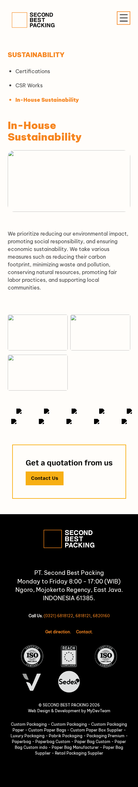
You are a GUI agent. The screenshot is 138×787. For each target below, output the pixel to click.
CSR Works (29, 85)
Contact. (84, 631)
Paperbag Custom (53, 741)
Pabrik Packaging (66, 735)
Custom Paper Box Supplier (97, 730)
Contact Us (44, 478)
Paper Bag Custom (92, 741)
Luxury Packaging (28, 735)
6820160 (101, 615)
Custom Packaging (29, 724)
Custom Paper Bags (47, 730)
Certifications (32, 71)
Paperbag (22, 741)
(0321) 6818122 (58, 615)
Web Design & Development (54, 710)
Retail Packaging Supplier (79, 753)
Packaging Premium (106, 735)
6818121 (83, 615)
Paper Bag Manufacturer (76, 747)
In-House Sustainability (47, 100)
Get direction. (58, 631)
